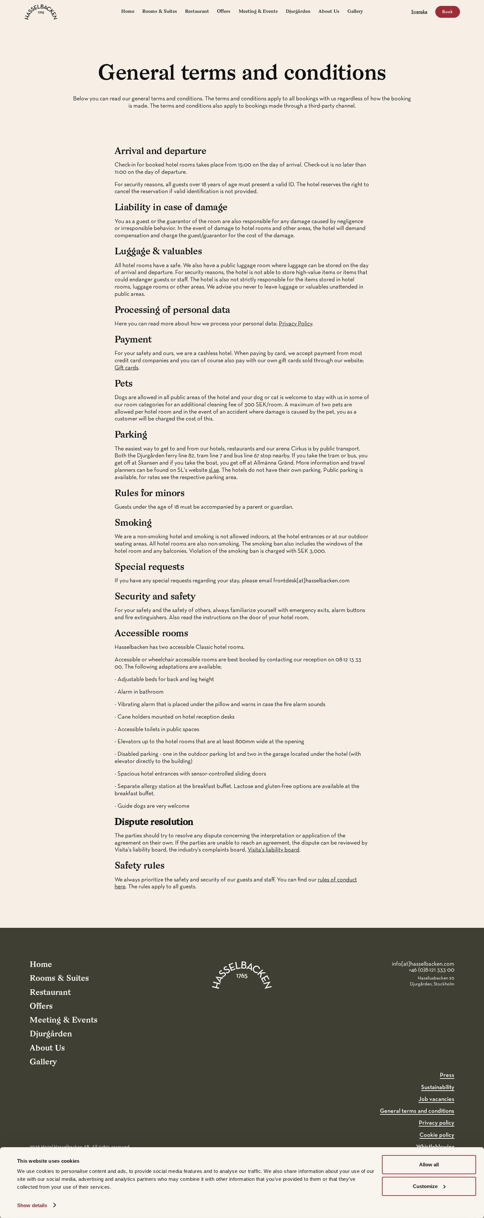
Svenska (419, 12)
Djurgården (298, 11)
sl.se (214, 470)
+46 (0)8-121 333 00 (431, 970)
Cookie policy (436, 1135)
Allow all (429, 1164)
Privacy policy (436, 1123)
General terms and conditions (417, 1111)
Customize (425, 1186)
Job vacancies (436, 1099)
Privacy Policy (295, 324)
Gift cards (126, 368)
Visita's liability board (273, 850)
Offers (223, 11)
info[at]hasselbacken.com (423, 964)
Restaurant (197, 11)
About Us (328, 11)
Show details (32, 1205)
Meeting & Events (258, 11)
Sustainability (437, 1087)
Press (447, 1075)
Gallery (355, 11)
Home (127, 11)
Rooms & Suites (159, 11)
